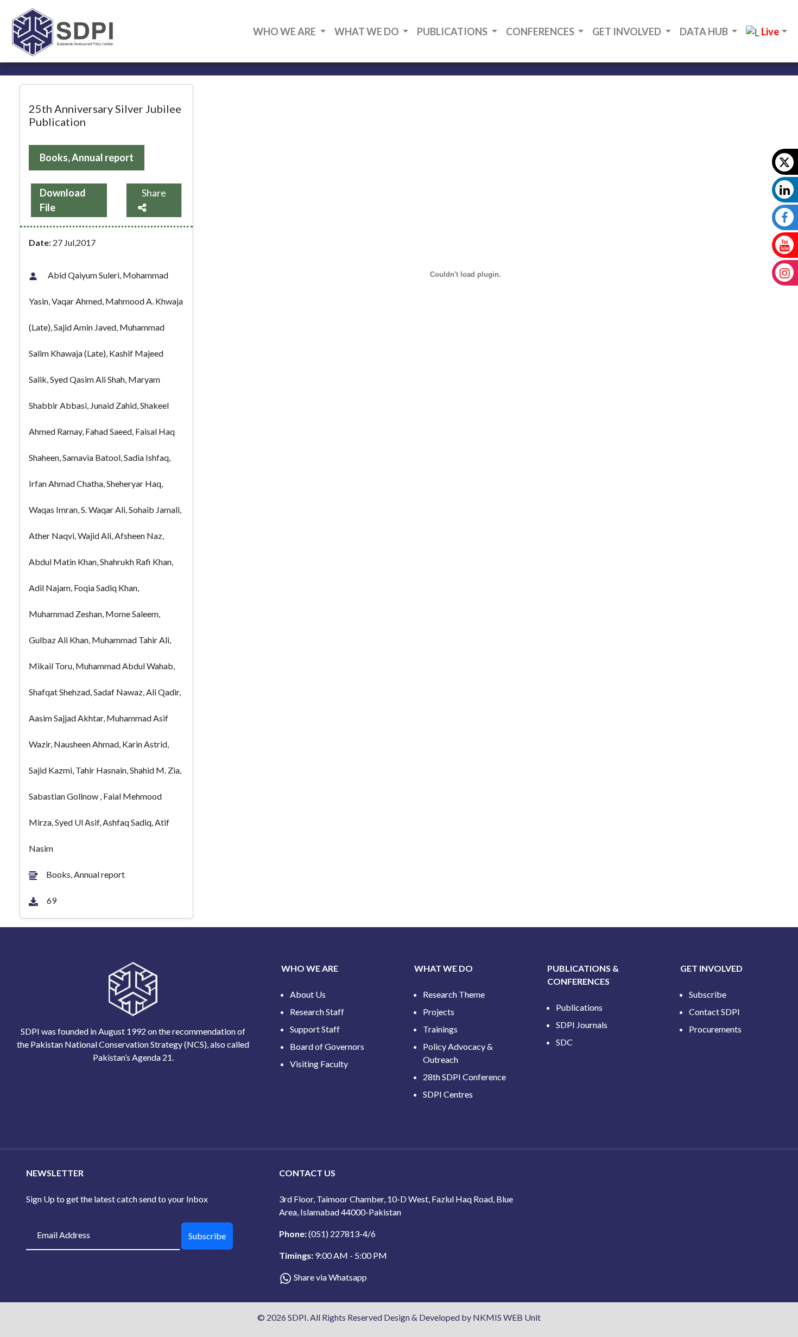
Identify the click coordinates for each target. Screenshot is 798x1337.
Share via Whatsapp (330, 1277)
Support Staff (315, 1029)
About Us (308, 994)
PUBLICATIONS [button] (453, 31)
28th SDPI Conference (464, 1077)
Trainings (440, 1029)
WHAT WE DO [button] (367, 31)
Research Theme (454, 994)
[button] (766, 32)
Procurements (715, 1029)
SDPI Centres (448, 1094)
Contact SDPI (714, 1011)
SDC (564, 1042)
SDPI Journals (581, 1024)
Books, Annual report (87, 157)
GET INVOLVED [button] (627, 31)
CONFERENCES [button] (541, 31)
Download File (63, 200)
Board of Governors (327, 1046)
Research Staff (317, 1011)
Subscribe (707, 994)
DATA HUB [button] (705, 31)
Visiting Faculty (319, 1064)
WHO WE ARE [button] (285, 31)
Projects (438, 1011)
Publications (579, 1007)
